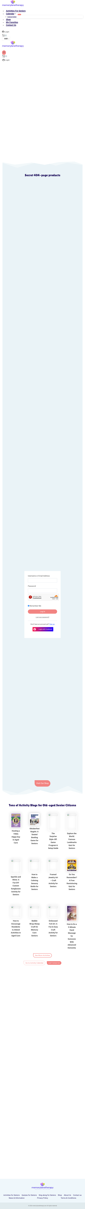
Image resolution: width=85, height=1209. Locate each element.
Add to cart (41, 526)
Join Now (53, 296)
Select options (41, 408)
